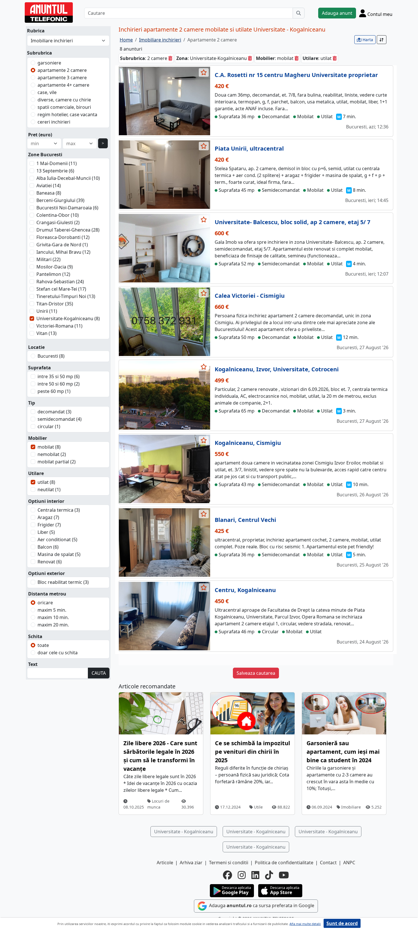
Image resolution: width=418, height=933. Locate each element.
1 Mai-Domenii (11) (56, 163)
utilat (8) (46, 482)
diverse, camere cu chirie (64, 100)
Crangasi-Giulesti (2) (58, 222)
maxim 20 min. (53, 625)
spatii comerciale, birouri (64, 107)
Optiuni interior (46, 501)
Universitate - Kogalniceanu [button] (183, 831)
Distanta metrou (47, 594)
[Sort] (381, 39)
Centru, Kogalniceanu (245, 590)
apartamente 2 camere (62, 70)
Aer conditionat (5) (57, 539)
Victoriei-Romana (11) (59, 326)
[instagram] (242, 875)
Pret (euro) (40, 135)
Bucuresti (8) (51, 356)
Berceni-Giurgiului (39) (60, 200)
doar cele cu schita (58, 652)
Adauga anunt (337, 13)
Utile (258, 807)
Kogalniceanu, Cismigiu (248, 443)
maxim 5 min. (52, 610)
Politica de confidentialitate (284, 862)
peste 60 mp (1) (54, 391)
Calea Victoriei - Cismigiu (250, 295)
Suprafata (39, 368)
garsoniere (49, 63)
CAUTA (99, 673)
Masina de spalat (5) (59, 554)
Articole (165, 862)
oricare (45, 602)
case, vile (47, 92)
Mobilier (37, 438)
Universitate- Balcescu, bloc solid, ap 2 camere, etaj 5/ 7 (292, 222)
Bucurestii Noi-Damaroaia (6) (67, 208)
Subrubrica (39, 53)
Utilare (36, 473)
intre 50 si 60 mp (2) (59, 384)
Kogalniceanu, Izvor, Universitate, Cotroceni (277, 369)
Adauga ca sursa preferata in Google (261, 905)
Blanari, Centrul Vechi (245, 520)
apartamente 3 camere (62, 77)
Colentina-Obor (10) (57, 215)
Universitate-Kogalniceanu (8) (68, 318)
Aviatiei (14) (48, 185)
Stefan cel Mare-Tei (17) (61, 289)
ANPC (349, 862)
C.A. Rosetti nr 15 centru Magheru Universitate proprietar (296, 75)
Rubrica (36, 31)
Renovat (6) (50, 562)
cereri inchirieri (54, 122)
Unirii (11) (46, 311)
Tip (31, 403)
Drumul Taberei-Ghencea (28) (68, 230)
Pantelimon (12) (53, 274)
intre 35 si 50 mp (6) (59, 376)
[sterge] (170, 58)
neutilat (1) (49, 489)
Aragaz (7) (48, 517)
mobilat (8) (49, 447)
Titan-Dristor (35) (54, 304)
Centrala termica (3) (59, 510)
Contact (328, 862)
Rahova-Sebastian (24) (60, 281)
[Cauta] (299, 13)
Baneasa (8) (48, 193)
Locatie (36, 347)
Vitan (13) (46, 333)
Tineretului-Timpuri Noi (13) (65, 296)
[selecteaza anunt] (204, 72)
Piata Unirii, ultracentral (249, 148)
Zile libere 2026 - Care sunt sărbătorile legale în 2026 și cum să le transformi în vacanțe (160, 755)
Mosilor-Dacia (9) (54, 267)
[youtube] (284, 875)
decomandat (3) (54, 412)
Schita (35, 636)
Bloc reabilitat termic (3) (63, 582)
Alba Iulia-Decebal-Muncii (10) (68, 178)
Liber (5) (46, 532)
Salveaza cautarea (256, 673)
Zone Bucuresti (45, 154)
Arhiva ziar (191, 862)
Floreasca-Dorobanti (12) (63, 237)
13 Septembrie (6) (55, 171)
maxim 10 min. (53, 617)
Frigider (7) (49, 525)
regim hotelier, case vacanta (67, 114)
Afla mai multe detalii (305, 924)
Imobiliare (350, 807)
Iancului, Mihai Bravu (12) (63, 252)
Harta (367, 39)
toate (43, 645)
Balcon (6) (48, 547)
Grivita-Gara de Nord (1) (62, 244)
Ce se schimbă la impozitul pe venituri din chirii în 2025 (252, 751)
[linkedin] (255, 875)
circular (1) (49, 426)
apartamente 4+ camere (63, 85)
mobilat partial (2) (57, 462)
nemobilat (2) (52, 454)
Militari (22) (48, 259)
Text (33, 664)
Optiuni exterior (46, 573)
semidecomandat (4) (60, 419)
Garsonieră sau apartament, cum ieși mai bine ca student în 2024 (343, 751)
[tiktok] (269, 875)
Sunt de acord (342, 923)
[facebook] (227, 875)
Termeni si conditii (228, 862)
